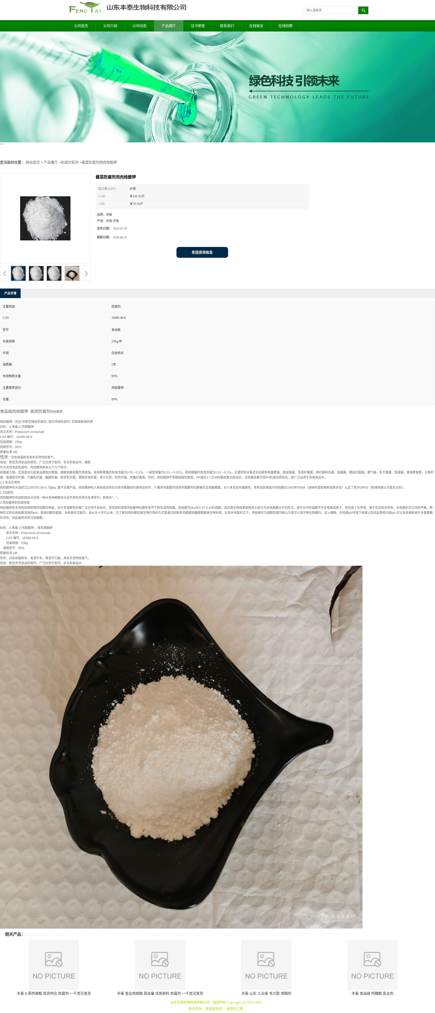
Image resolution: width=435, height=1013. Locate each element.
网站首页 (33, 162)
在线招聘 (285, 26)
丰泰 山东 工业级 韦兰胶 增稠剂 (266, 993)
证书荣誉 (198, 26)
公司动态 (139, 26)
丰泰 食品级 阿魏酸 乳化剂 (372, 993)
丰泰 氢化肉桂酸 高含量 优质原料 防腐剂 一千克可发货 (160, 993)
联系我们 (227, 26)
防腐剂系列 (70, 162)
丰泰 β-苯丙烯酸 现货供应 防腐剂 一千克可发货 (54, 993)
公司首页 (81, 26)
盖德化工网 (235, 1008)
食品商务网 (213, 1008)
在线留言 (256, 26)
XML (258, 1002)
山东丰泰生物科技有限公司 (190, 1002)
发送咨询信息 (202, 252)
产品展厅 (169, 26)
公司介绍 (110, 26)
